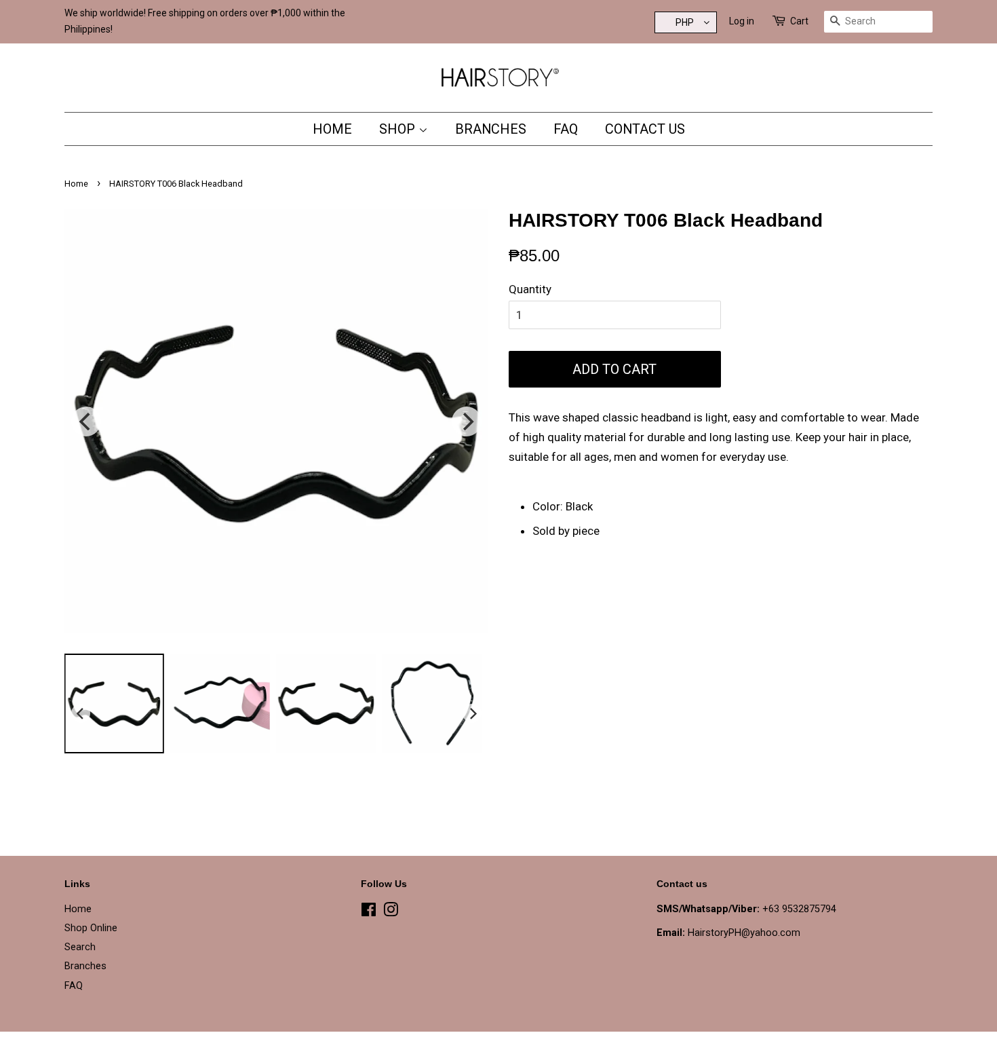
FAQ (565, 129)
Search (80, 947)
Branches (490, 129)
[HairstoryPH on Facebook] (368, 912)
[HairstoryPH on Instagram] (390, 912)
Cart (799, 21)
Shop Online (90, 928)
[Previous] (86, 421)
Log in (741, 21)
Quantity (530, 289)
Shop (398, 129)
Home (332, 129)
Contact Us (645, 129)
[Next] (467, 421)
